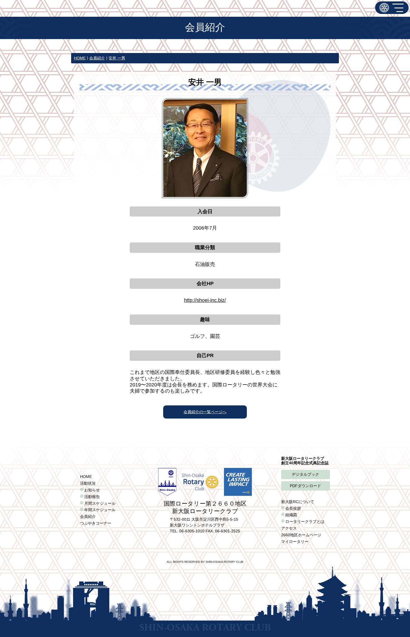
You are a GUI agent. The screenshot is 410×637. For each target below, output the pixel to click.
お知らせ (92, 490)
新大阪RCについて (297, 501)
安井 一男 (116, 58)
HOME (80, 58)
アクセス (289, 528)
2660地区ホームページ (301, 535)
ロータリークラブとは (304, 521)
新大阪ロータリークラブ (384, 8)
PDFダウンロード (305, 486)
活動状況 (88, 483)
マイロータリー (294, 541)
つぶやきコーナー (95, 523)
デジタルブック (305, 474)
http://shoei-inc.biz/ (205, 300)
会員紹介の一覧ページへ (205, 412)
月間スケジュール (99, 503)
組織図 (291, 515)
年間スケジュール (99, 510)
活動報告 (92, 496)
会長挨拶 (293, 508)
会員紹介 (97, 58)
